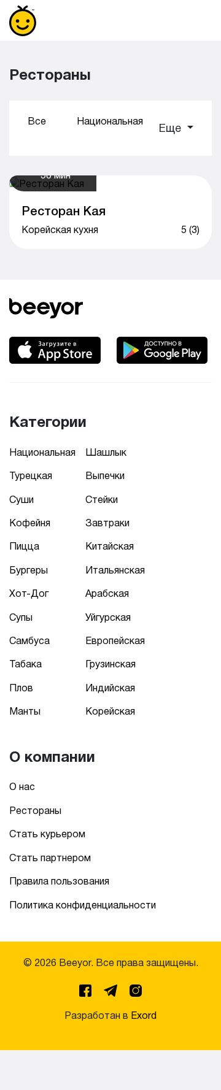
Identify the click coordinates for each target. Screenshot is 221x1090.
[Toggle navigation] (194, 21)
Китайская (109, 546)
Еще (171, 128)
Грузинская (110, 664)
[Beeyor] (46, 306)
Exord (144, 1015)
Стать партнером (50, 858)
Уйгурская (108, 617)
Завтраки (107, 523)
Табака (25, 664)
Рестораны (35, 810)
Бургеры (28, 570)
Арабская (107, 593)
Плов (21, 688)
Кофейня (29, 523)
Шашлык (105, 452)
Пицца (24, 546)
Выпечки (105, 475)
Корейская (110, 711)
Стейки (101, 499)
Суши (21, 499)
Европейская (115, 640)
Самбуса (29, 640)
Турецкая (30, 475)
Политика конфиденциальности (82, 905)
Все (37, 121)
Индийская (110, 688)
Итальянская (115, 570)
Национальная (110, 121)
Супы (21, 617)
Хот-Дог (28, 593)
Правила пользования (59, 881)
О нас (22, 786)
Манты (25, 711)
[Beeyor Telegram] (112, 988)
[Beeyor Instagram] (136, 988)
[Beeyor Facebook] (86, 988)
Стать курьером (47, 834)
